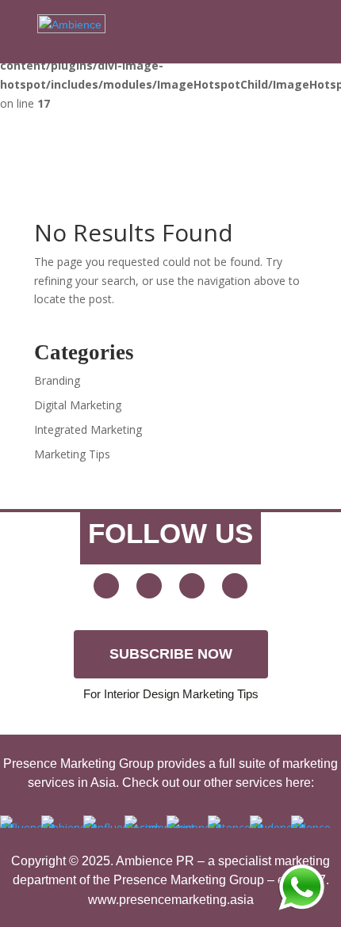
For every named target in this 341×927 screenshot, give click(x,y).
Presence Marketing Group (188, 880)
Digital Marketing (77, 404)
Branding (57, 380)
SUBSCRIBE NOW (170, 654)
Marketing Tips (72, 454)
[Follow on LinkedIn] (192, 585)
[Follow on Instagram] (234, 585)
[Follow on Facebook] (149, 585)
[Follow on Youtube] (106, 585)
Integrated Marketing (88, 429)
